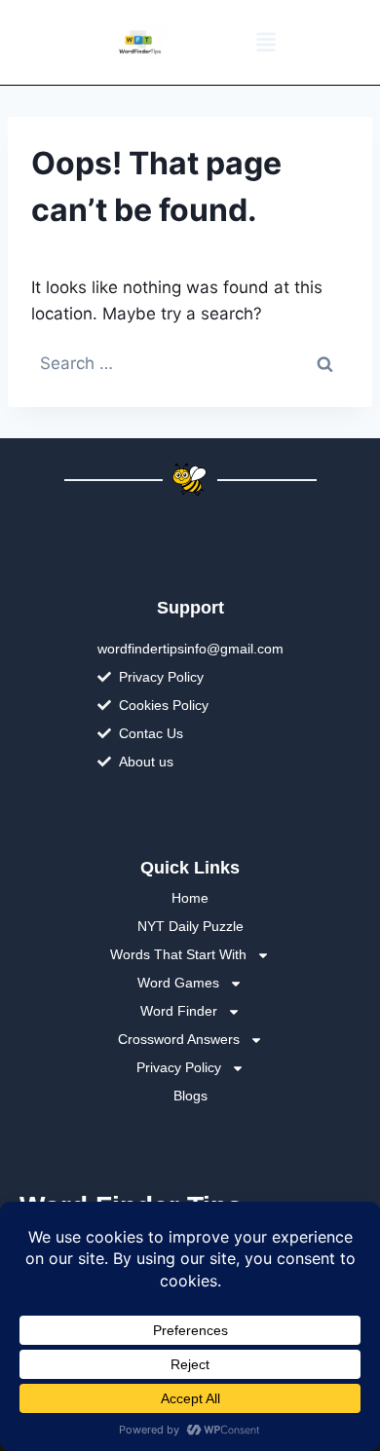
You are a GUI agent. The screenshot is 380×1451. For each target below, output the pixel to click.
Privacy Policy (178, 1067)
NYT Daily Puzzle (190, 926)
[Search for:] (190, 363)
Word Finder (178, 1011)
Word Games (178, 982)
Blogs (190, 1095)
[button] (265, 42)
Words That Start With (178, 954)
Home (190, 898)
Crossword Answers (179, 1039)
